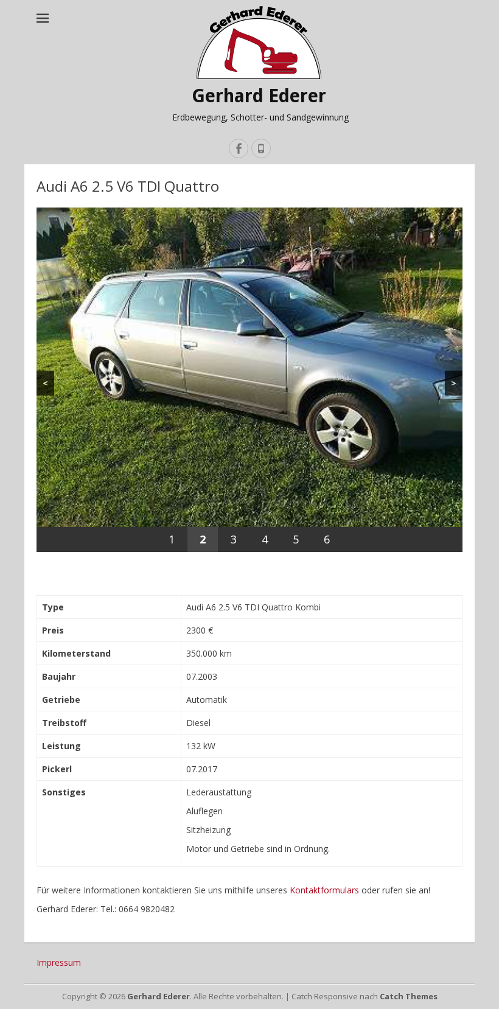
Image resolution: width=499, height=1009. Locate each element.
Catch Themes (409, 996)
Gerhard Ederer (259, 95)
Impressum (59, 962)
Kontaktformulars (324, 890)
